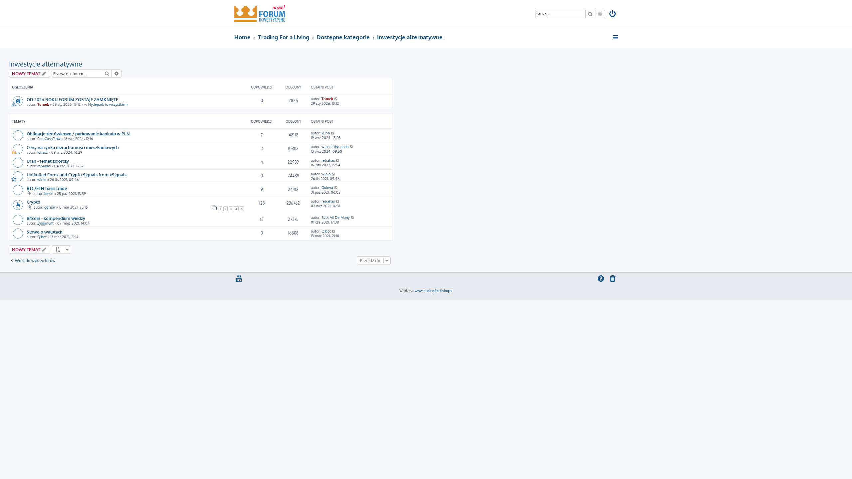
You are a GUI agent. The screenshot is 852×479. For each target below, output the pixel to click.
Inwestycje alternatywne (45, 64)
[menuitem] (613, 14)
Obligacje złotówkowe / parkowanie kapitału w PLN (78, 133)
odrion (49, 207)
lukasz (42, 152)
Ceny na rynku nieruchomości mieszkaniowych (73, 147)
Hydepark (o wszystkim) (107, 104)
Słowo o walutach (45, 232)
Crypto (33, 202)
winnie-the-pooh (334, 146)
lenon (48, 193)
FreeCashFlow (49, 138)
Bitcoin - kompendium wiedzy (56, 218)
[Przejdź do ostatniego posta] (336, 98)
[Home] (259, 13)
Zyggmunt (45, 223)
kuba (325, 133)
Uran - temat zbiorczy (48, 161)
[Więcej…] (615, 37)
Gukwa (327, 187)
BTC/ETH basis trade (47, 188)
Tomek (43, 104)
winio (41, 179)
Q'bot (42, 237)
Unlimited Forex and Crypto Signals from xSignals (76, 174)
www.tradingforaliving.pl (434, 291)
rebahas (44, 166)
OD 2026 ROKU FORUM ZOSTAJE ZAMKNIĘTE (72, 99)
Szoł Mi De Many (335, 217)
